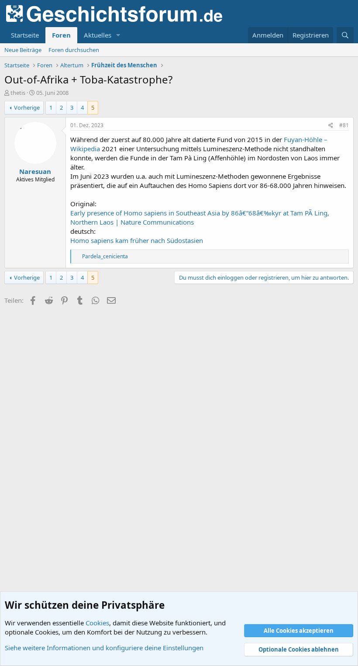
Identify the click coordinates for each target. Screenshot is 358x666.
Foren (61, 35)
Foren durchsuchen (73, 50)
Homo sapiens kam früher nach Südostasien (136, 240)
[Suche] (345, 35)
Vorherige (27, 107)
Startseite (25, 35)
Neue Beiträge (22, 50)
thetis (17, 93)
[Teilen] (330, 126)
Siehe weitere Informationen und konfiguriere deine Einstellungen (104, 647)
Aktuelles (97, 35)
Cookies (97, 622)
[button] (118, 35)
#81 (344, 125)
